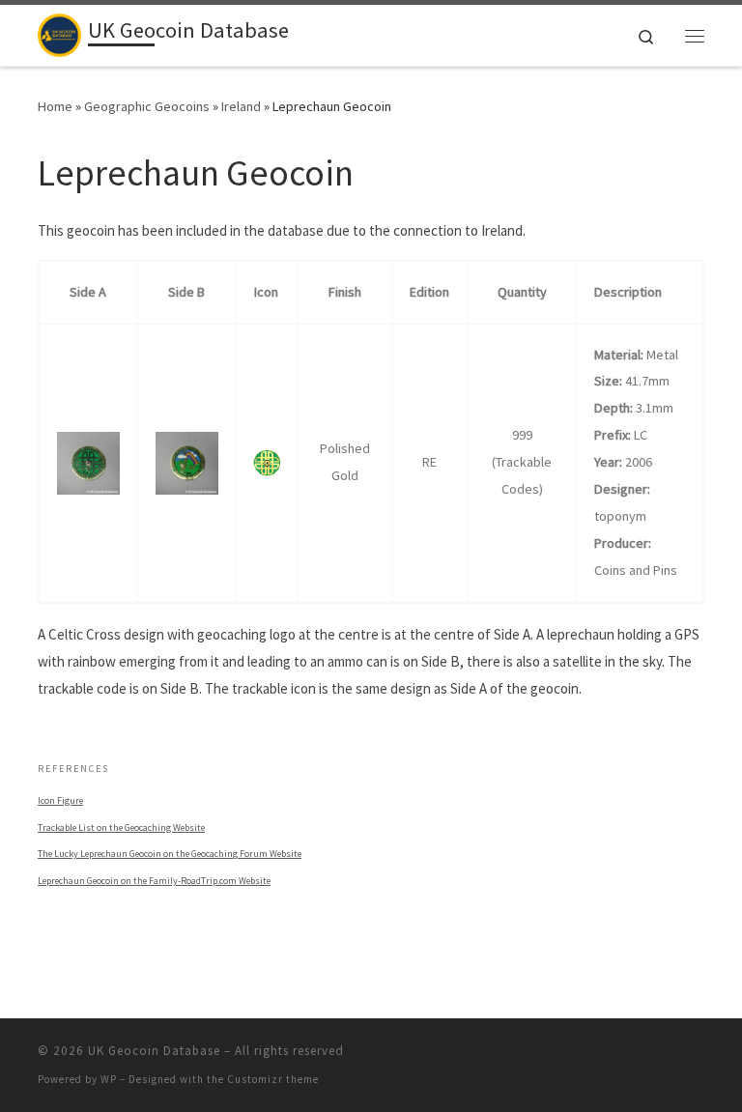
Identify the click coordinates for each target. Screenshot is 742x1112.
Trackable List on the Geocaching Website (121, 827)
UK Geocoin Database (154, 1050)
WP (108, 1079)
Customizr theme (273, 1079)
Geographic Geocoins (147, 106)
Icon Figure (60, 800)
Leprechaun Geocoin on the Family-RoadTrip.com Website (154, 880)
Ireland (241, 106)
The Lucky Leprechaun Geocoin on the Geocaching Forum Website (169, 853)
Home (55, 106)
